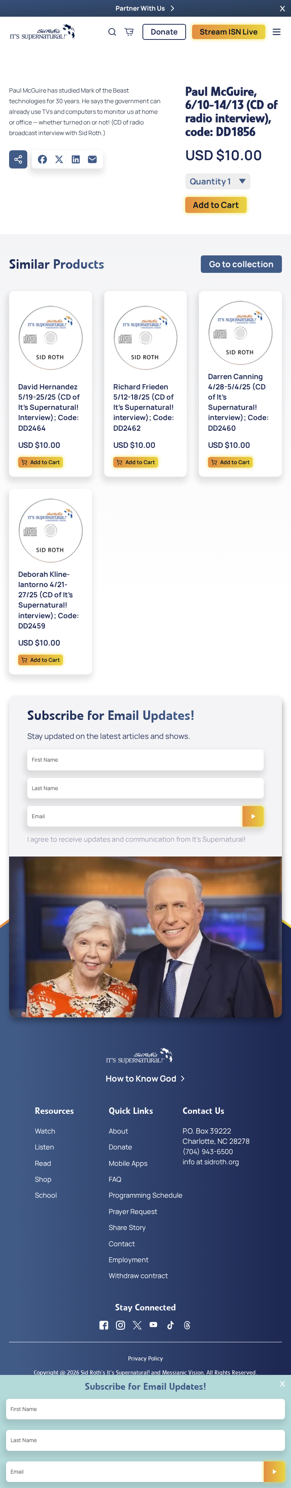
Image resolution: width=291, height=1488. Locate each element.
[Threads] (187, 1325)
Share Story (127, 1227)
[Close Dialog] (282, 1384)
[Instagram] (120, 1325)
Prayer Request (133, 1211)
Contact (122, 1243)
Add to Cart (216, 205)
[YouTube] (153, 1325)
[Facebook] (42, 159)
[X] (59, 159)
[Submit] (253, 816)
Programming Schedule (146, 1195)
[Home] (42, 32)
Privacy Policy (145, 1358)
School (46, 1195)
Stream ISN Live (229, 32)
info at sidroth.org (211, 1161)
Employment (129, 1259)
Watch (45, 1130)
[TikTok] (170, 1325)
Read (43, 1163)
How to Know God (141, 1078)
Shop (43, 1179)
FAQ (115, 1179)
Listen (44, 1146)
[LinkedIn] (75, 159)
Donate (164, 32)
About (118, 1130)
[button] (282, 8)
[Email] (92, 159)
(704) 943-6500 (208, 1151)
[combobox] (217, 181)
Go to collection (241, 264)
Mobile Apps (128, 1163)
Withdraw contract (138, 1275)
